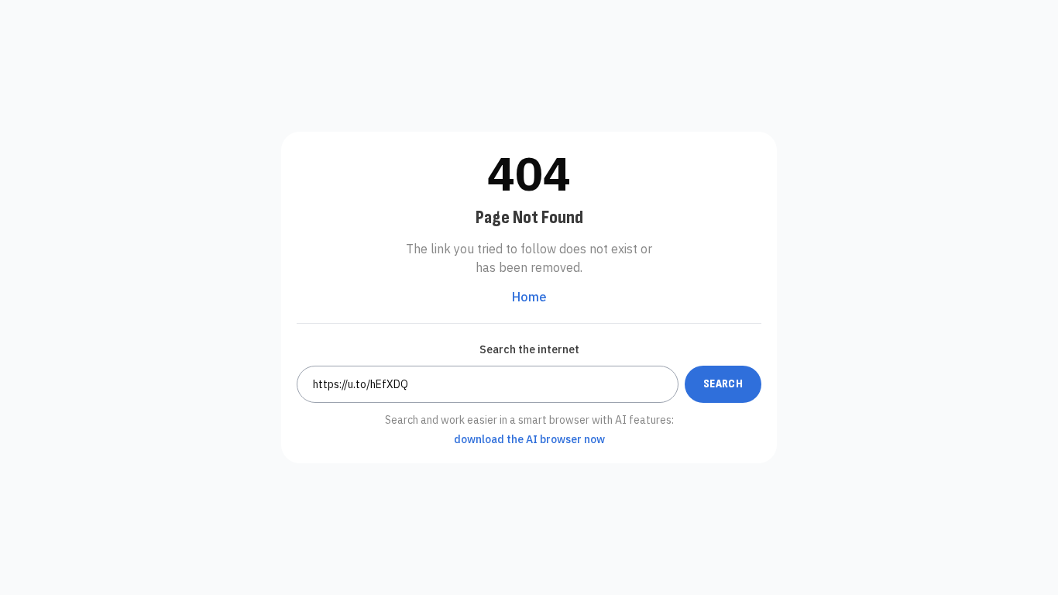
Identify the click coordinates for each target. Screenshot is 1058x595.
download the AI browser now (529, 439)
